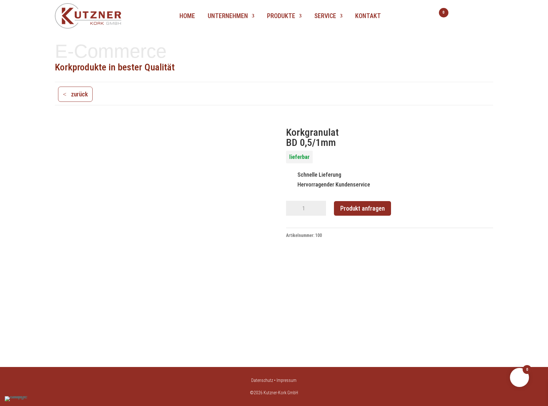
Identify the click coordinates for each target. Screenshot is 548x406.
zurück (79, 94)
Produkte (281, 16)
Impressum (287, 380)
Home (187, 16)
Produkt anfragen (362, 208)
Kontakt (368, 16)
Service (325, 16)
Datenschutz (262, 380)
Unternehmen (228, 16)
